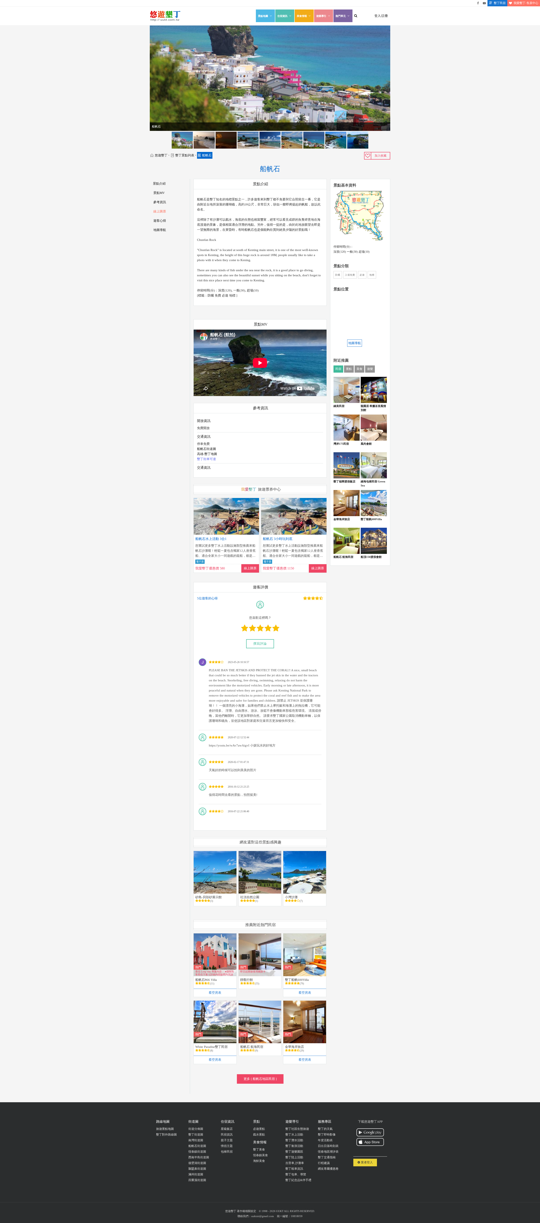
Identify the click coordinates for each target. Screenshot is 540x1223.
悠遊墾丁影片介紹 (484, 3)
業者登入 (366, 1162)
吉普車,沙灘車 (294, 1163)
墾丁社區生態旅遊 (297, 1128)
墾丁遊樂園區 (294, 1151)
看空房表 (215, 992)
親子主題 (227, 1140)
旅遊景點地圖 (165, 1128)
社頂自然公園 (249, 897)
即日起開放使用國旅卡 (253, 971)
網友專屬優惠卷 (328, 1168)
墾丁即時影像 (327, 1134)
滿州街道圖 (195, 1174)
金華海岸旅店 (294, 1046)
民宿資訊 (227, 1134)
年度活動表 (325, 1140)
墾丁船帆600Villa (297, 979)
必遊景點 (259, 1128)
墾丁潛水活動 (294, 1140)
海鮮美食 (259, 1161)
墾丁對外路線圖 (166, 1134)
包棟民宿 (227, 1151)
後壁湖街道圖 (197, 1163)
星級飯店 (227, 1128)
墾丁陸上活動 (294, 1157)
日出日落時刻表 (328, 1146)
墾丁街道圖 (195, 1134)
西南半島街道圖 (198, 1157)
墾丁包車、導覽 (295, 1174)
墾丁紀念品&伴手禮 (298, 1180)
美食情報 (302, 16)
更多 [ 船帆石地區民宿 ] (260, 1079)
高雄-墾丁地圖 (207, 454)
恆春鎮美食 (260, 1155)
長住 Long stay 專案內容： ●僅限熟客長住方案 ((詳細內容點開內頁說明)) (214, 973)
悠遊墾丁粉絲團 (478, 3)
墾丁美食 (259, 1149)
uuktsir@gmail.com (262, 1216)
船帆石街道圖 (206, 449)
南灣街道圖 (195, 1140)
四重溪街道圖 (197, 1180)
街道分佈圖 (195, 1128)
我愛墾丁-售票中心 (526, 3)
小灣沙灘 (291, 897)
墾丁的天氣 (325, 1128)
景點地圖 (263, 16)
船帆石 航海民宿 (251, 1046)
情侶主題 (227, 1146)
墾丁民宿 (500, 3)
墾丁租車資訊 (294, 1168)
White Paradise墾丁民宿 (211, 1046)
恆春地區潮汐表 (328, 1151)
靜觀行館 (246, 979)
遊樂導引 (321, 16)
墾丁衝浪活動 (294, 1146)
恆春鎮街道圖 (197, 1151)
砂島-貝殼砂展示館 (208, 897)
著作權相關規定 (246, 1211)
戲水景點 (259, 1134)
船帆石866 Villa (206, 979)
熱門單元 (341, 16)
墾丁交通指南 (327, 1157)
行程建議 (324, 1163)
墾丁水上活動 (294, 1134)
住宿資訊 (282, 16)
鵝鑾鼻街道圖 (197, 1168)
